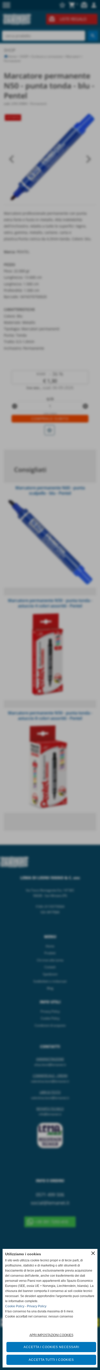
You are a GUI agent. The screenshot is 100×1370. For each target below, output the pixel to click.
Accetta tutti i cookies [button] (51, 1360)
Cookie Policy (14, 1306)
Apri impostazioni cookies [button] (51, 1335)
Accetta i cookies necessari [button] (51, 1347)
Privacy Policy (36, 1306)
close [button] (93, 1253)
